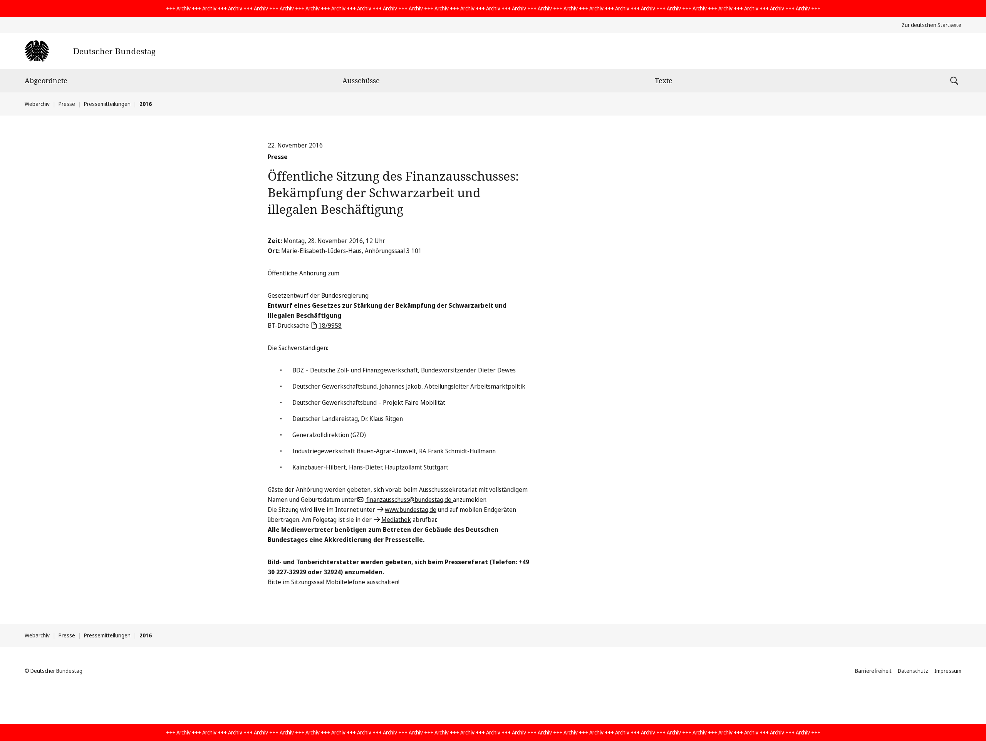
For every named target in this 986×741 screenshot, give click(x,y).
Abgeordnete (46, 80)
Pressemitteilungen (107, 103)
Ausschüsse (361, 80)
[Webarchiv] (90, 51)
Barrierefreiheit (873, 670)
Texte (663, 80)
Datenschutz (913, 670)
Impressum (947, 670)
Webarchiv (37, 103)
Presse (67, 103)
